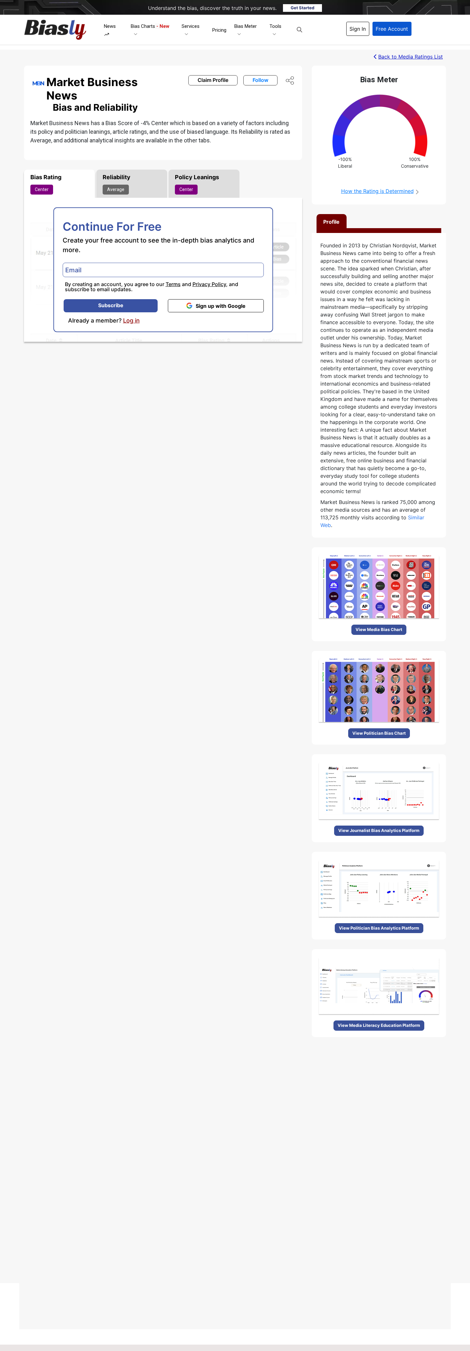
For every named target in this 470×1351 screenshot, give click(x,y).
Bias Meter (245, 26)
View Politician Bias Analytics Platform (379, 928)
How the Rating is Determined (377, 191)
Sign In (357, 29)
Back (410, 56)
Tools (275, 26)
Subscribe (110, 305)
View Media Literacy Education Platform (379, 1025)
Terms (173, 284)
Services (191, 26)
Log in (131, 321)
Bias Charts (150, 26)
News (110, 26)
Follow (260, 80)
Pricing (219, 30)
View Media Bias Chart (379, 629)
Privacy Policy (209, 284)
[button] (299, 30)
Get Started (302, 7)
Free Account (392, 29)
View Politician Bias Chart (379, 733)
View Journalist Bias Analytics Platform (378, 830)
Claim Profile (213, 80)
